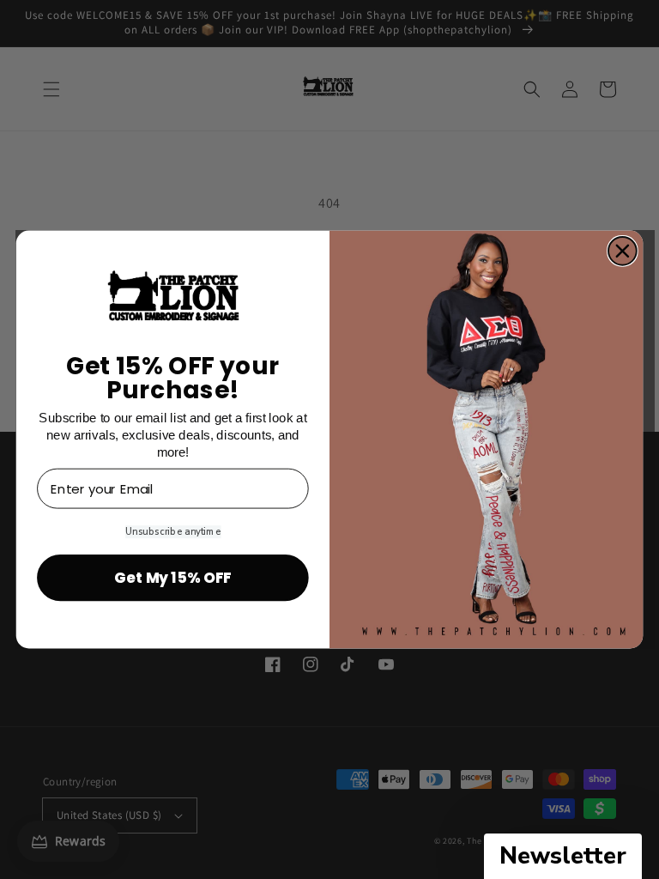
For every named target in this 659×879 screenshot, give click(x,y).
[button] (563, 856)
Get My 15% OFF (173, 577)
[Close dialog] (622, 251)
